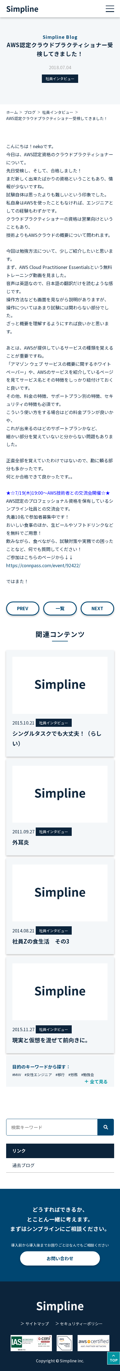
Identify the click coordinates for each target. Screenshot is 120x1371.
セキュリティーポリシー (81, 1323)
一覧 (60, 608)
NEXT (97, 608)
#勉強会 (87, 1074)
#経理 (71, 1081)
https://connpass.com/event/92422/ (43, 565)
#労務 (73, 1074)
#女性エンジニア (38, 1074)
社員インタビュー (60, 78)
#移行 (60, 1074)
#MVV (16, 1074)
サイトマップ (37, 1323)
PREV (22, 608)
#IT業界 (57, 1081)
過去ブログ (23, 1165)
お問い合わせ (60, 1258)
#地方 (29, 1081)
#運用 (16, 1081)
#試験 (83, 1081)
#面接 (42, 1081)
